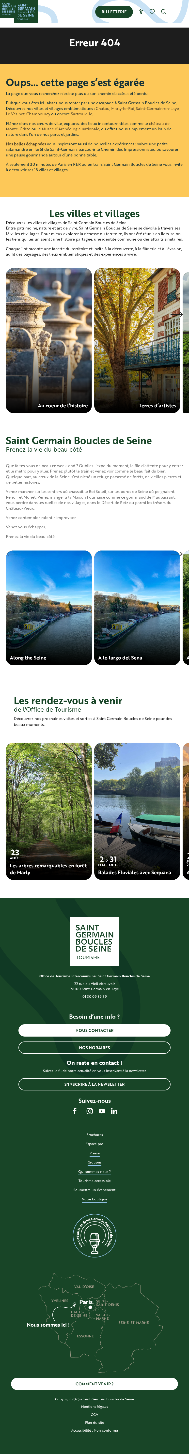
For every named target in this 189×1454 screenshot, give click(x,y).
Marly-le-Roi (122, 108)
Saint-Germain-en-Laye (157, 108)
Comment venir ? (95, 1384)
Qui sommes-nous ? (94, 1171)
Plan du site (94, 1422)
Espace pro (94, 1143)
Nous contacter (94, 1030)
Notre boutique (94, 1199)
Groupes (94, 1162)
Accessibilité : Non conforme (94, 1430)
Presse (95, 1153)
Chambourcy (38, 114)
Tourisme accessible (95, 1180)
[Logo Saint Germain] (94, 941)
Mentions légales (94, 1406)
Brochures (94, 1134)
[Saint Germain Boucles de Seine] (26, 11)
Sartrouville (81, 114)
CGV (94, 1414)
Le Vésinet (15, 114)
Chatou (103, 108)
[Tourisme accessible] (141, 11)
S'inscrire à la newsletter (94, 1084)
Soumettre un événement (94, 1189)
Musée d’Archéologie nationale (70, 129)
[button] (164, 12)
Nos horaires (94, 1047)
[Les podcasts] (94, 1236)
